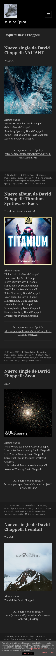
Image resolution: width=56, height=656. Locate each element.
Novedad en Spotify (25, 178)
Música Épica (15, 21)
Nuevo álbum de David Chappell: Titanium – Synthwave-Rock (27, 198)
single (13, 183)
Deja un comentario (36, 183)
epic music (9, 180)
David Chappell (44, 178)
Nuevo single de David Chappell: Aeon (27, 373)
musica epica (20, 180)
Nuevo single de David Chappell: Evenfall (27, 527)
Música (42, 175)
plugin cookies (48, 652)
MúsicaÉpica (28, 175)
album (41, 354)
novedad (30, 180)
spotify (20, 183)
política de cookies (39, 649)
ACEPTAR (28, 654)
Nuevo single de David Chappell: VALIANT (27, 50)
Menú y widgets (48, 17)
